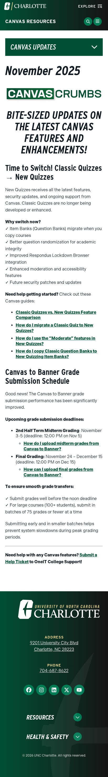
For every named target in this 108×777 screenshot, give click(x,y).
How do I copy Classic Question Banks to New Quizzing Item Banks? (56, 354)
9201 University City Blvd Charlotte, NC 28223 (54, 646)
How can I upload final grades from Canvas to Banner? (58, 472)
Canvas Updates (33, 47)
